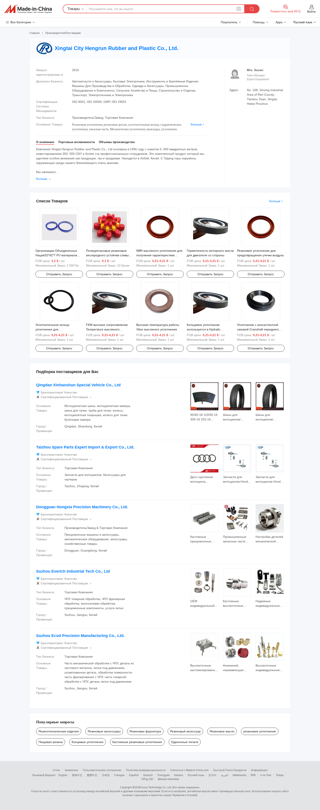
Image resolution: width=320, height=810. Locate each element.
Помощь (259, 22)
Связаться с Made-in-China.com (189, 770)
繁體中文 (92, 775)
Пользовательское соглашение (102, 770)
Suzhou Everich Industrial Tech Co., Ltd (73, 571)
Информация (259, 770)
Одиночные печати (184, 742)
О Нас (56, 770)
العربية (224, 775)
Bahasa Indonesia (168, 779)
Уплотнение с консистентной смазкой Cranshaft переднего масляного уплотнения (258, 329)
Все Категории (20, 22)
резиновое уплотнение (259, 731)
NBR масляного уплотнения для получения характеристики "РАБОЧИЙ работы (159, 255)
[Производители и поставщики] (28, 8)
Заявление (71, 770)
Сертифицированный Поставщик (66, 397)
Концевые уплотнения (87, 742)
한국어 (212, 775)
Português (163, 775)
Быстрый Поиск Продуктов (229, 770)
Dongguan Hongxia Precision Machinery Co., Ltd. (82, 507)
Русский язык (196, 775)
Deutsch (148, 775)
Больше (196, 124)
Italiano (178, 775)
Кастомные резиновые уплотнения (137, 742)
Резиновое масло (222, 731)
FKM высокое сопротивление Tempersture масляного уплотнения (107, 329)
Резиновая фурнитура (145, 731)
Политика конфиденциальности (146, 770)
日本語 (106, 775)
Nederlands (239, 775)
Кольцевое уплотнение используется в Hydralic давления (203, 329)
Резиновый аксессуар (185, 731)
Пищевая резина (51, 742)
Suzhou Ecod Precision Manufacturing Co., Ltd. (80, 635)
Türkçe (279, 775)
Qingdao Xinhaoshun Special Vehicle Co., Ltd (78, 385)
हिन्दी (253, 775)
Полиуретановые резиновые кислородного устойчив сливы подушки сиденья (107, 255)
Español (134, 775)
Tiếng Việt (147, 779)
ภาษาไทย (265, 775)
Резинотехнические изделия (59, 731)
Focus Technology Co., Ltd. (156, 787)
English (63, 775)
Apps (279, 22)
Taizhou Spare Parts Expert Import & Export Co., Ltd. (85, 447)
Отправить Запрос (59, 274)
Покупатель (229, 22)
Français (119, 775)
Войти (311, 11)
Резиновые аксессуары (104, 731)
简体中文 (77, 775)
